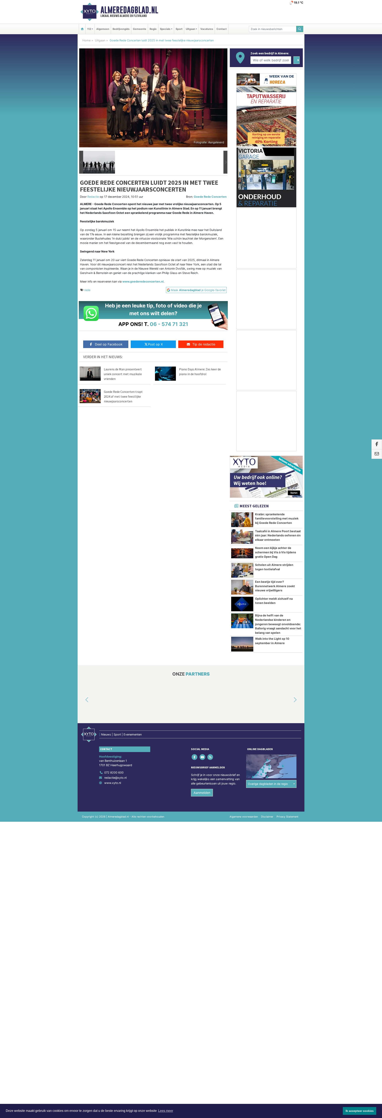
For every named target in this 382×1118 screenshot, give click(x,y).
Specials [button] (165, 28)
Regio (153, 28)
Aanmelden (202, 793)
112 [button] (89, 28)
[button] (81, 162)
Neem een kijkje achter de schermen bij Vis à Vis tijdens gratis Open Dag (275, 552)
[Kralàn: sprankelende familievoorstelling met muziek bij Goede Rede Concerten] (242, 519)
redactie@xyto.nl (115, 777)
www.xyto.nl (112, 782)
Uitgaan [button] (190, 28)
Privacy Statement (287, 816)
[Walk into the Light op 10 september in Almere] (242, 644)
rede (87, 290)
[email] (377, 454)
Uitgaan (100, 40)
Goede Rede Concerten (210, 196)
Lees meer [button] (165, 1110)
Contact (221, 28)
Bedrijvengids (121, 28)
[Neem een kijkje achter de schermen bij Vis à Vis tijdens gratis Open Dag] (242, 553)
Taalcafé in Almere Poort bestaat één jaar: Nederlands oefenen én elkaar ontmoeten (278, 535)
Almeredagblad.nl (129, 10)
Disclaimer (267, 816)
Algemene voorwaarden (244, 816)
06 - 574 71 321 (169, 324)
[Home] (82, 29)
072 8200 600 (114, 772)
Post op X (155, 344)
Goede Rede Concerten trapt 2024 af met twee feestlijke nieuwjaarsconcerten (123, 396)
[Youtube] (203, 757)
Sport (179, 28)
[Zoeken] (299, 29)
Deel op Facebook (109, 344)
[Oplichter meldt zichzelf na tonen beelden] (242, 604)
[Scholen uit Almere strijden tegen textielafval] (242, 570)
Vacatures (206, 28)
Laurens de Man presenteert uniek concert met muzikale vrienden (123, 374)
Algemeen (102, 28)
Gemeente (139, 28)
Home (86, 40)
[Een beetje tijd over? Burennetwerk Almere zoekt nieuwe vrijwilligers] (242, 587)
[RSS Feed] (210, 757)
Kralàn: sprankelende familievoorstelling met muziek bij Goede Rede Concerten (276, 518)
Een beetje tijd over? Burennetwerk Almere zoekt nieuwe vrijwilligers (275, 586)
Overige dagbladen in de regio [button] (268, 783)
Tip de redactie (203, 344)
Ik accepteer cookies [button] (360, 1110)
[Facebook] (195, 757)
